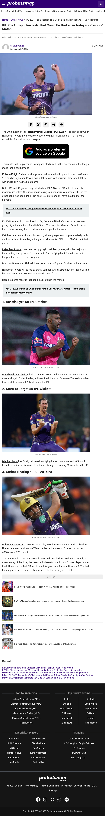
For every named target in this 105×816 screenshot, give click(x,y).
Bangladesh (66, 718)
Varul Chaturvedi (17, 46)
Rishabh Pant (38, 743)
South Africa (91, 704)
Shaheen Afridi (38, 757)
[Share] (61, 124)
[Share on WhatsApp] (46, 124)
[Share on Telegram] (53, 124)
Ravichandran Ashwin (14, 374)
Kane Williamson (38, 753)
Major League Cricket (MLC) (26, 713)
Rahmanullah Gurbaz (13, 544)
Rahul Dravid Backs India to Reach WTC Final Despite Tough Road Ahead (44, 587)
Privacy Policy (31, 785)
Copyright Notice (82, 785)
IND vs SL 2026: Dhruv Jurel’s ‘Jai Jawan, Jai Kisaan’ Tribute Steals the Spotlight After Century (53, 630)
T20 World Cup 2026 (84, 11)
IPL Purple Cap (79, 753)
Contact (18, 785)
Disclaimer (66, 785)
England (67, 704)
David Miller (38, 762)
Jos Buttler (14, 762)
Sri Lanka (66, 713)
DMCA (95, 785)
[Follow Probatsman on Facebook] (38, 801)
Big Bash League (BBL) (26, 708)
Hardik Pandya (14, 753)
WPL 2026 (17, 11)
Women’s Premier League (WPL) (26, 704)
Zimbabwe (67, 722)
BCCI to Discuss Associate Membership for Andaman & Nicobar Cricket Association (49, 601)
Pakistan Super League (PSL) (26, 718)
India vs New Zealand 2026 (58, 11)
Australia (91, 699)
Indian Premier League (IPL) (26, 699)
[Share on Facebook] (30, 124)
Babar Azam (14, 757)
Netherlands (91, 722)
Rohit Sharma (14, 743)
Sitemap (53, 790)
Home (5, 20)
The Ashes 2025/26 (33, 11)
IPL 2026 (5, 11)
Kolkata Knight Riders (14, 174)
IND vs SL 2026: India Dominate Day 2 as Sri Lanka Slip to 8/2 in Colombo (45, 644)
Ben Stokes (38, 748)
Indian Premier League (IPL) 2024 (45, 131)
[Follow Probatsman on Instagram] (45, 801)
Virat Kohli (14, 738)
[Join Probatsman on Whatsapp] (59, 801)
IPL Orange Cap (78, 757)
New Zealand (66, 708)
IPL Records (78, 748)
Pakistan (91, 713)
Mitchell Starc (10, 461)
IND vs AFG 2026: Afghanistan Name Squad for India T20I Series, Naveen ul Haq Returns (51, 615)
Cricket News (17, 20)
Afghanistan (91, 708)
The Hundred (26, 722)
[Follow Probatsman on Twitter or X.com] (52, 801)
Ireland (91, 718)
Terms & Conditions (49, 785)
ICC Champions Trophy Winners (79, 743)
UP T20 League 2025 (79, 738)
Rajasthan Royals (11, 249)
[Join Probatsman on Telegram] (67, 801)
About (10, 785)
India (66, 699)
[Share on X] (38, 124)
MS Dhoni (14, 748)
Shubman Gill (38, 738)
